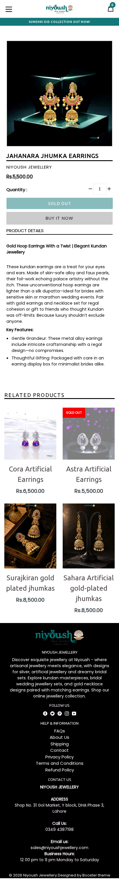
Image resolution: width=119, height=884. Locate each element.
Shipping (60, 744)
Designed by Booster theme (84, 875)
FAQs (59, 731)
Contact (59, 750)
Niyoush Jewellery (40, 875)
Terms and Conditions (59, 763)
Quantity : (16, 190)
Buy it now (60, 218)
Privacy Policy (59, 757)
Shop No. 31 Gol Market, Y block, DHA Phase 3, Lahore (59, 808)
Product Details (25, 230)
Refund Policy (59, 770)
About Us (59, 737)
